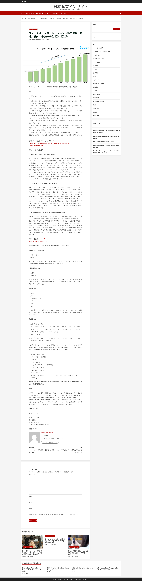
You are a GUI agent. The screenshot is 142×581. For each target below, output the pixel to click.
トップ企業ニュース (57, 13)
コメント (32, 474)
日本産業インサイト (71, 6)
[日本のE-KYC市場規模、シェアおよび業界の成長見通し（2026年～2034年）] (78, 542)
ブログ (65, 13)
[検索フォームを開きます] (120, 13)
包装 (94, 76)
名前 (30, 497)
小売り (95, 90)
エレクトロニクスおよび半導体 (101, 51)
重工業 (95, 112)
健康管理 (95, 73)
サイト (30, 508)
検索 (94, 25)
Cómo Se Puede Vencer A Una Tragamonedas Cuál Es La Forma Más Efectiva (32, 570)
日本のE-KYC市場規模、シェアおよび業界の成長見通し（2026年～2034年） (78, 553)
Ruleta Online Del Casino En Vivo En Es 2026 (103, 142)
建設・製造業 (96, 94)
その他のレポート (98, 55)
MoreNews (84, 579)
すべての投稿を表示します (50, 442)
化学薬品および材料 (98, 83)
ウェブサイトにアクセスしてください (53, 438)
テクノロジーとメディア (33, 29)
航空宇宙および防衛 (98, 101)
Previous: (41, 450)
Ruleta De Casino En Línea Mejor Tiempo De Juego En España (58, 569)
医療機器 (95, 87)
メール (31, 503)
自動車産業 (96, 98)
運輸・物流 (96, 108)
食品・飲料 (96, 115)
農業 (94, 105)
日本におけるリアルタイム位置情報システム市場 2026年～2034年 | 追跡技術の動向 (55, 541)
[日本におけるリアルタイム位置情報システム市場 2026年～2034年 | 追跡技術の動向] (55, 536)
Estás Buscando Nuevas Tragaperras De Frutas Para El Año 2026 (107, 569)
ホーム (22, 13)
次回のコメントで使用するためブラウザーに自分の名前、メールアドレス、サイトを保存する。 (54, 515)
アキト (24, 556)
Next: (69, 450)
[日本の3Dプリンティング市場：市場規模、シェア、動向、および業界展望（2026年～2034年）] (32, 542)
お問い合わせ (39, 13)
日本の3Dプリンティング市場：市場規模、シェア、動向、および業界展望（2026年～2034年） (32, 553)
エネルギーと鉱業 (98, 48)
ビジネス (47, 13)
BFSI (94, 44)
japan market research (35, 39)
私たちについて (30, 13)
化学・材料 (96, 80)
